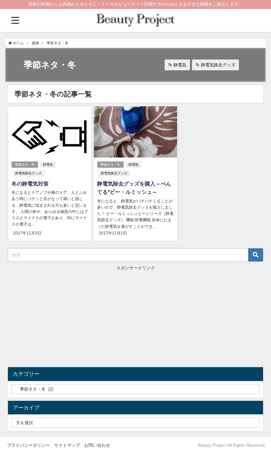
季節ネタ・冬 (25, 164)
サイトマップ (67, 445)
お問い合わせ (97, 445)
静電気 (180, 65)
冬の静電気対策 (30, 183)
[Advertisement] (135, 317)
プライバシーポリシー (28, 445)
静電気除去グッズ (218, 65)
